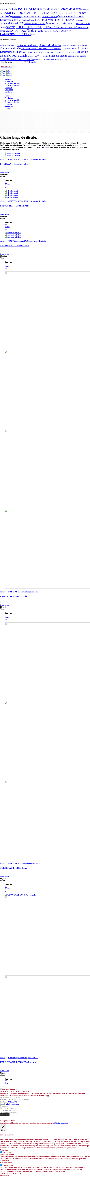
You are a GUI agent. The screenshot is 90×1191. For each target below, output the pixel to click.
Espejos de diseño (32, 20)
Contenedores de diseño (70, 16)
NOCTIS (10, 27)
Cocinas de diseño (10, 48)
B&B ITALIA (27, 9)
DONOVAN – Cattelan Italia (14, 164)
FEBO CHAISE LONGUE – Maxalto (18, 1062)
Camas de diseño (71, 9)
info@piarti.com (12, 1104)
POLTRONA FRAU (29, 27)
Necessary (7, 1152)
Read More (4, 172)
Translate (32, 62)
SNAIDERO (15, 30)
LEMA (70, 19)
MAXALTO (15, 23)
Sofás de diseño (33, 30)
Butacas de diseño (48, 9)
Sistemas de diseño (77, 55)
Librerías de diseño (47, 52)
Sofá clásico (7, 59)
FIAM (44, 20)
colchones (16, 16)
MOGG (71, 23)
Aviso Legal (4, 1114)
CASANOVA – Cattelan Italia (14, 245)
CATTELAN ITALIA (40, 12)
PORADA (49, 27)
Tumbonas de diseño (61, 59)
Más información (61, 1123)
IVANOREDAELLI (56, 20)
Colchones (25, 49)
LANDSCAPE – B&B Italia (13, 596)
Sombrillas (37, 59)
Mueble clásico (18, 55)
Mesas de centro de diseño (34, 23)
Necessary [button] (4, 1150)
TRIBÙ (26, 34)
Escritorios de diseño (12, 19)
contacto (46, 147)
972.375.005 (12, 1102)
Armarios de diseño (8, 9)
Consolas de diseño (31, 16)
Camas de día (64, 45)
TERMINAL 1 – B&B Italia (13, 868)
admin (2, 159)
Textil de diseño (51, 31)
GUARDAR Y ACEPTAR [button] (10, 1174)
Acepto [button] (51, 1123)
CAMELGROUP (13, 12)
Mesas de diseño (56, 23)
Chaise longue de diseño (66, 13)
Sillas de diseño (66, 27)
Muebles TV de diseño (39, 56)
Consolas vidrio (49, 16)
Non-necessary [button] (6, 1163)
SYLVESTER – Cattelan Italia (15, 206)
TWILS (33, 34)
